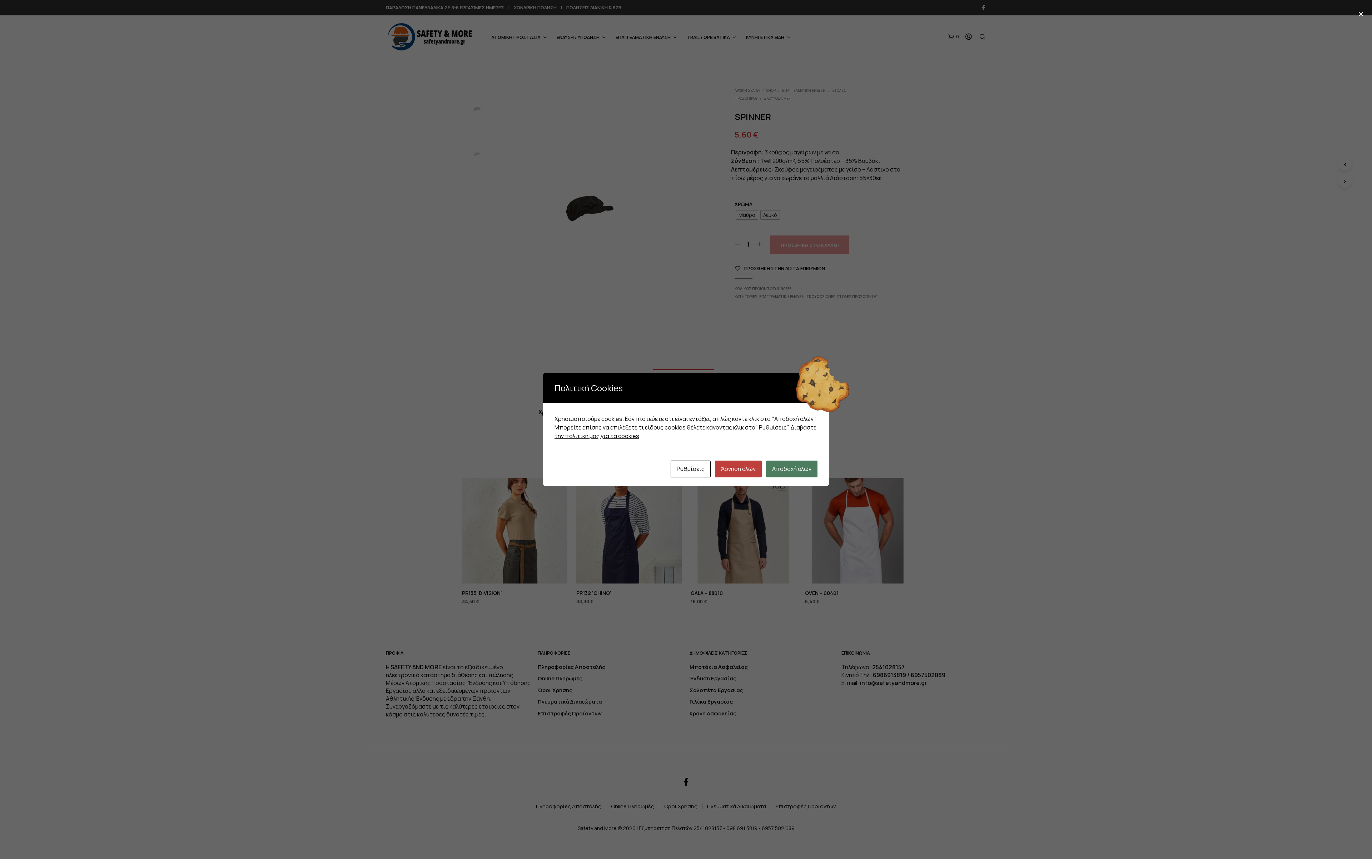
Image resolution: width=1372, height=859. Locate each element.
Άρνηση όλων (738, 469)
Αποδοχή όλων (791, 469)
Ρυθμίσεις (691, 469)
